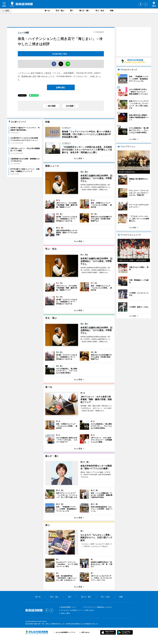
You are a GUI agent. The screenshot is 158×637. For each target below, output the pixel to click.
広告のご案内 (65, 613)
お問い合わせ (89, 610)
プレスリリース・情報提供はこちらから (98, 607)
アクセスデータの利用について (71, 610)
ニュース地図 (23, 32)
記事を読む (60, 87)
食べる (47, 10)
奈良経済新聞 (21, 4)
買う (72, 10)
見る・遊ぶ (60, 10)
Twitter (146, 4)
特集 (111, 10)
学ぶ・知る (100, 10)
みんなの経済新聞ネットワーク (36, 632)
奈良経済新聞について (68, 607)
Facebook (141, 4)
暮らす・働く (84, 10)
